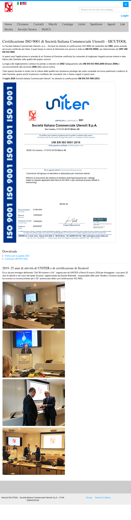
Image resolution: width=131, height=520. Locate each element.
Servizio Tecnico (27, 29)
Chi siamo (22, 24)
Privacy (89, 498)
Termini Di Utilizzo (103, 498)
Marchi (53, 24)
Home (8, 24)
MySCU (46, 29)
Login (125, 15)
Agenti (111, 24)
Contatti (38, 24)
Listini (81, 24)
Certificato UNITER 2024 (16, 259)
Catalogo (67, 24)
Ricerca (126, 4)
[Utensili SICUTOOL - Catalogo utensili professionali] (8, 7)
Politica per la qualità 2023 (17, 256)
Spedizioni (96, 24)
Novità (9, 29)
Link (122, 24)
